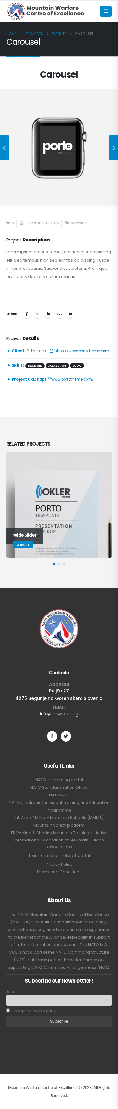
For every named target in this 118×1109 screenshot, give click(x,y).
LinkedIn (48, 313)
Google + (59, 313)
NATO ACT (59, 795)
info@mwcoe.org (59, 714)
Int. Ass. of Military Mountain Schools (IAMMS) (59, 817)
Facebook (26, 313)
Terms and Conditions (59, 872)
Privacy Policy (59, 864)
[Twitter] (66, 736)
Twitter (37, 313)
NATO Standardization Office (59, 787)
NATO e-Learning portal (59, 780)
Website (78, 223)
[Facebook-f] (52, 736)
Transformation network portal (59, 855)
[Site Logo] (45, 11)
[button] (106, 11)
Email (70, 313)
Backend (35, 365)
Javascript (57, 365)
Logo (76, 365)
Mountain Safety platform (59, 825)
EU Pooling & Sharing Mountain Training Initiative (59, 832)
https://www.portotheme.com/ (82, 351)
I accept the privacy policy (33, 1011)
